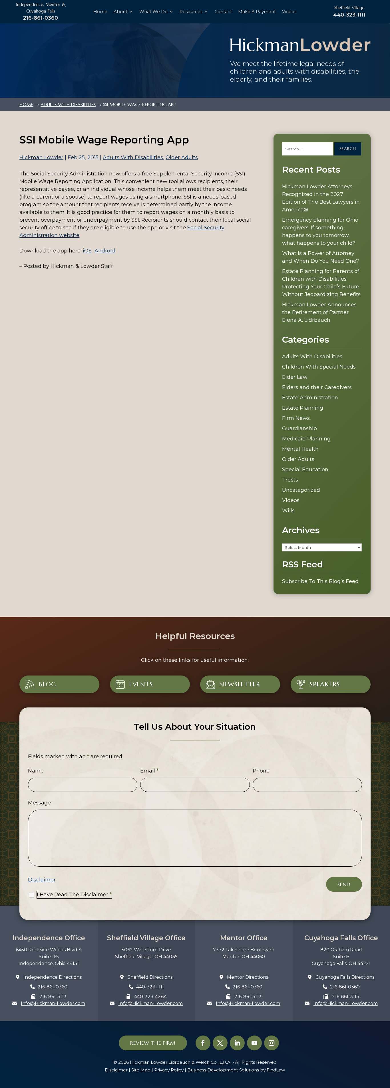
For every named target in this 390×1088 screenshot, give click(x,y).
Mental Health (300, 449)
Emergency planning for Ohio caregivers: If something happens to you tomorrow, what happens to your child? (320, 231)
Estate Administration (310, 398)
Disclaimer (42, 880)
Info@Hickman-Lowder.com (53, 1003)
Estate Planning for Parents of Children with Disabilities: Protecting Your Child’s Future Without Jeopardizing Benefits (321, 283)
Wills (288, 510)
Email (149, 771)
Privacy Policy (169, 1070)
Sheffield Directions (150, 977)
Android (105, 251)
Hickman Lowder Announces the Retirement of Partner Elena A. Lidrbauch (319, 312)
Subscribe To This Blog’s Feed (320, 581)
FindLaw (276, 1070)
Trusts (290, 480)
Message (39, 803)
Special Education (305, 469)
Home (100, 12)
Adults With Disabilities (133, 157)
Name (36, 771)
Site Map (140, 1070)
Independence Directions (52, 977)
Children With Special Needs (319, 367)
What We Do (153, 12)
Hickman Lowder (41, 157)
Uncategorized (301, 490)
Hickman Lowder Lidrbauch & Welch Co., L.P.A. (181, 1062)
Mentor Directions (247, 977)
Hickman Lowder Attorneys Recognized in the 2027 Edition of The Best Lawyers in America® (321, 198)
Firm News (296, 418)
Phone (261, 771)
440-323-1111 (349, 15)
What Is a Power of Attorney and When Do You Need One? (320, 257)
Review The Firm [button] (153, 1043)
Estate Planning (302, 408)
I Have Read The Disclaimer (74, 894)
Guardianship (299, 428)
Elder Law (294, 377)
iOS (87, 251)
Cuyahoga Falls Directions (344, 977)
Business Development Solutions (223, 1070)
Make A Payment (257, 12)
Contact (223, 12)
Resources (191, 12)
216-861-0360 (40, 18)
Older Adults (182, 157)
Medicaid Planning (306, 439)
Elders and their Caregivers (317, 387)
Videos (289, 12)
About (120, 12)
